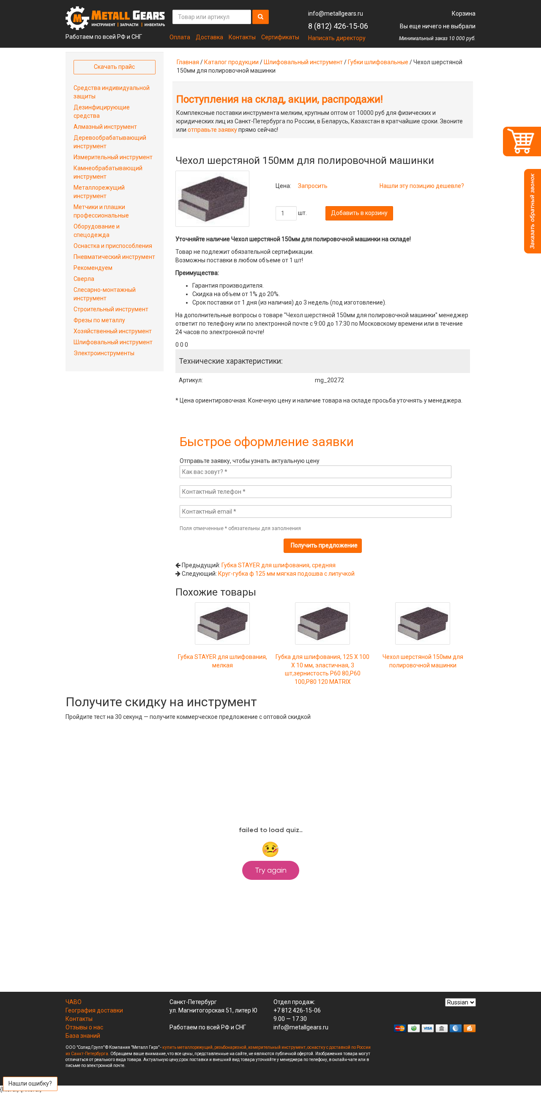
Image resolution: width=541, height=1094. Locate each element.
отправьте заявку (212, 129)
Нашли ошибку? (30, 1083)
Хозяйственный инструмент (113, 331)
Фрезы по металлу (99, 320)
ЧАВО (74, 1002)
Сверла (84, 278)
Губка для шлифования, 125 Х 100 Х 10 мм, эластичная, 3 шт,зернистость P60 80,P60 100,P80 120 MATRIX (322, 669)
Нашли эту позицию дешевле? (422, 185)
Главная (188, 62)
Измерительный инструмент (113, 157)
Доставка (209, 37)
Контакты (242, 37)
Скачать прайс (114, 66)
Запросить (313, 185)
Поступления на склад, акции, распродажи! (279, 99)
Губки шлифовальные (378, 62)
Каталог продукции (231, 62)
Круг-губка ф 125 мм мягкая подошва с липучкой (286, 573)
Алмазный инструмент (105, 126)
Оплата (179, 37)
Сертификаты (280, 37)
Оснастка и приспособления (113, 245)
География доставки (94, 1010)
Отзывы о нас (84, 1027)
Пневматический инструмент (114, 256)
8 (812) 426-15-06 (338, 26)
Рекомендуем (93, 267)
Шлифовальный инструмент (303, 62)
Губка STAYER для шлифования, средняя (278, 565)
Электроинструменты (104, 353)
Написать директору (337, 38)
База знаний (83, 1035)
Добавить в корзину (359, 213)
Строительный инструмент (111, 309)
